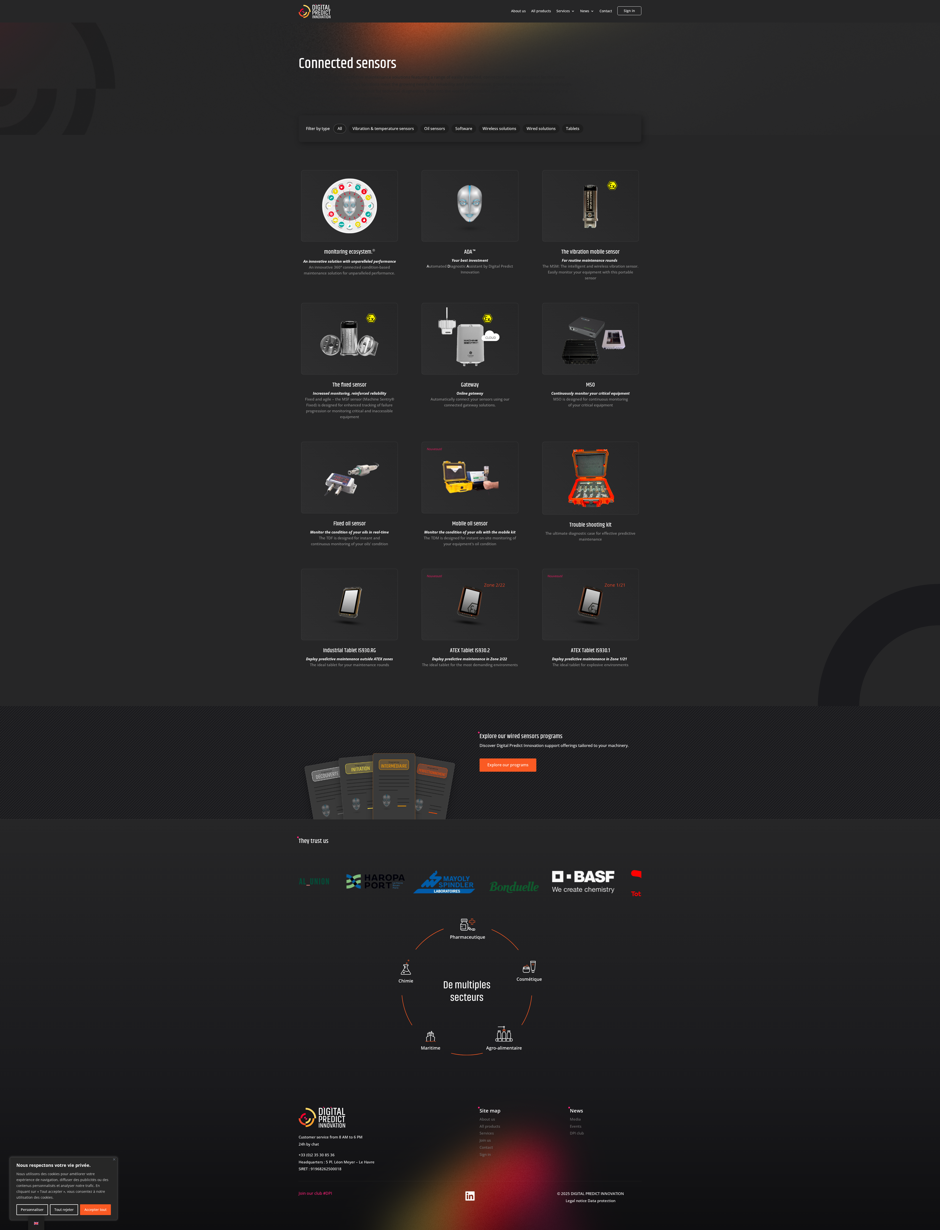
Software (463, 128)
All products (541, 11)
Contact (605, 11)
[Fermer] (114, 1159)
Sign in (629, 10)
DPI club (577, 1133)
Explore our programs (508, 765)
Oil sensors (434, 128)
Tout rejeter (64, 1209)
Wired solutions (541, 128)
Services (563, 11)
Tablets (572, 128)
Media (575, 1119)
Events (575, 1126)
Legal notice (576, 1200)
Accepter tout (95, 1209)
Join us (485, 1140)
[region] (64, 1188)
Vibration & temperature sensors (383, 128)
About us (518, 11)
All (340, 128)
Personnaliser (32, 1209)
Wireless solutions (499, 128)
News (584, 11)
